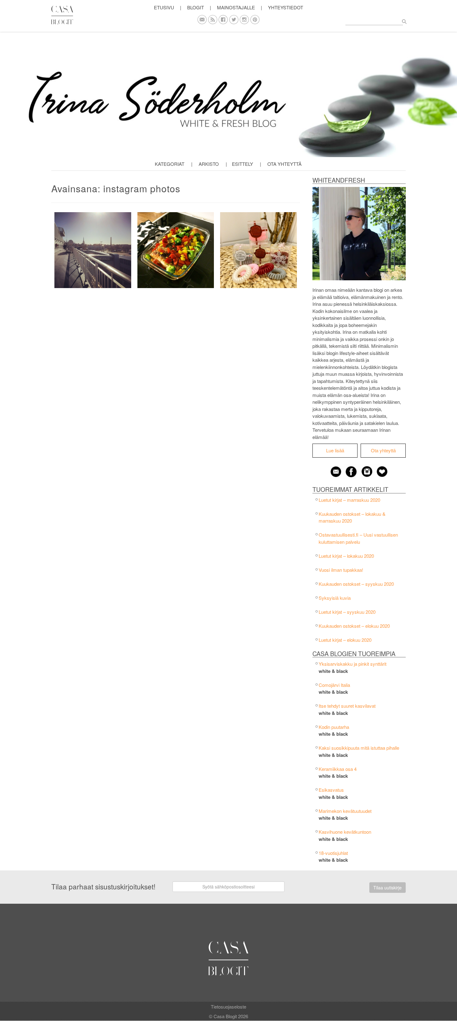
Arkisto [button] (209, 164)
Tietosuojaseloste (228, 1006)
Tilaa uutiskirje (387, 887)
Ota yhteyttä (284, 164)
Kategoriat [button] (169, 164)
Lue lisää (335, 450)
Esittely (242, 164)
